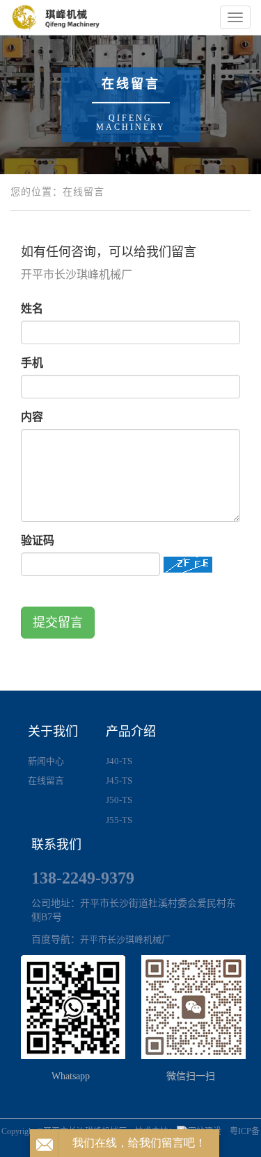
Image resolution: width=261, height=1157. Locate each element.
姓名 (32, 308)
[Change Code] (188, 565)
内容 (32, 417)
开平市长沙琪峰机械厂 (125, 939)
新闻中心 (46, 761)
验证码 (37, 540)
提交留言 (58, 623)
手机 (32, 363)
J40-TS (119, 761)
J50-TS (119, 800)
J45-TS (119, 780)
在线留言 (46, 780)
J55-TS (119, 820)
